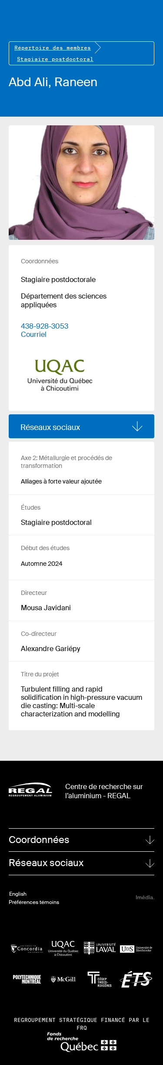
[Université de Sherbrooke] (136, 948)
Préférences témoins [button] (34, 902)
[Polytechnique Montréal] (27, 979)
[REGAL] (30, 789)
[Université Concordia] (27, 948)
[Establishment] (60, 369)
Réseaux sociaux (50, 427)
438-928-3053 (44, 326)
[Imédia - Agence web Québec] (145, 897)
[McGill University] (63, 979)
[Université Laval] (100, 948)
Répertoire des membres (52, 47)
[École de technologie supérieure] (136, 979)
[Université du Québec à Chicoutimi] (63, 948)
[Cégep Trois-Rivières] (100, 979)
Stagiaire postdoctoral (55, 59)
